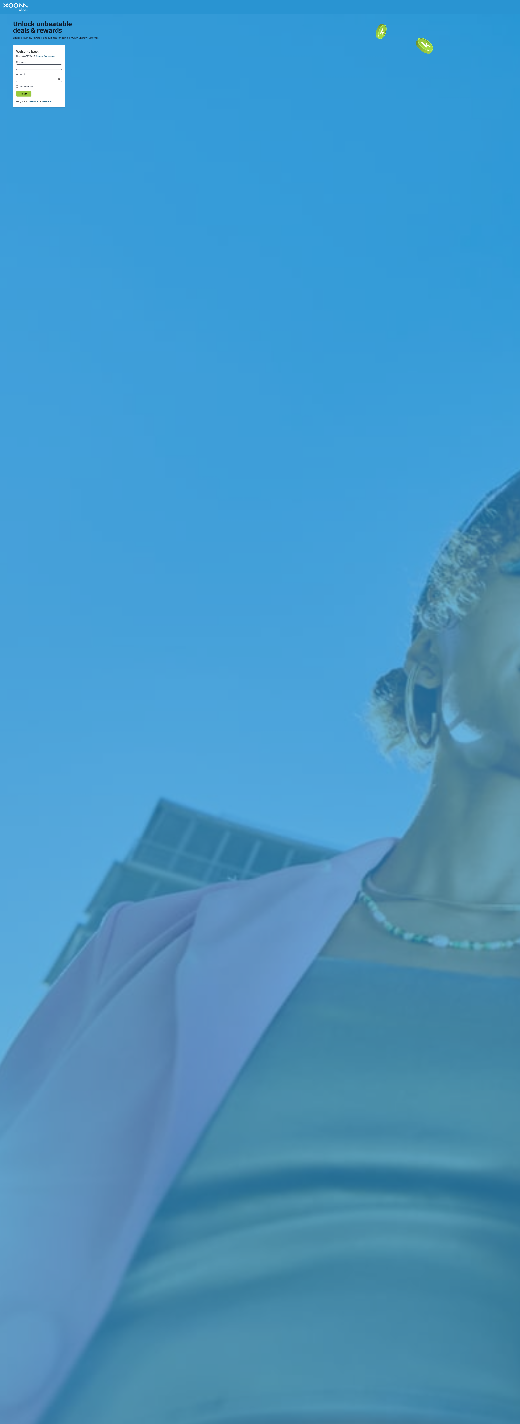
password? (47, 101)
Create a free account (45, 56)
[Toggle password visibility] (58, 79)
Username (21, 62)
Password (20, 74)
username (33, 101)
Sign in (24, 93)
